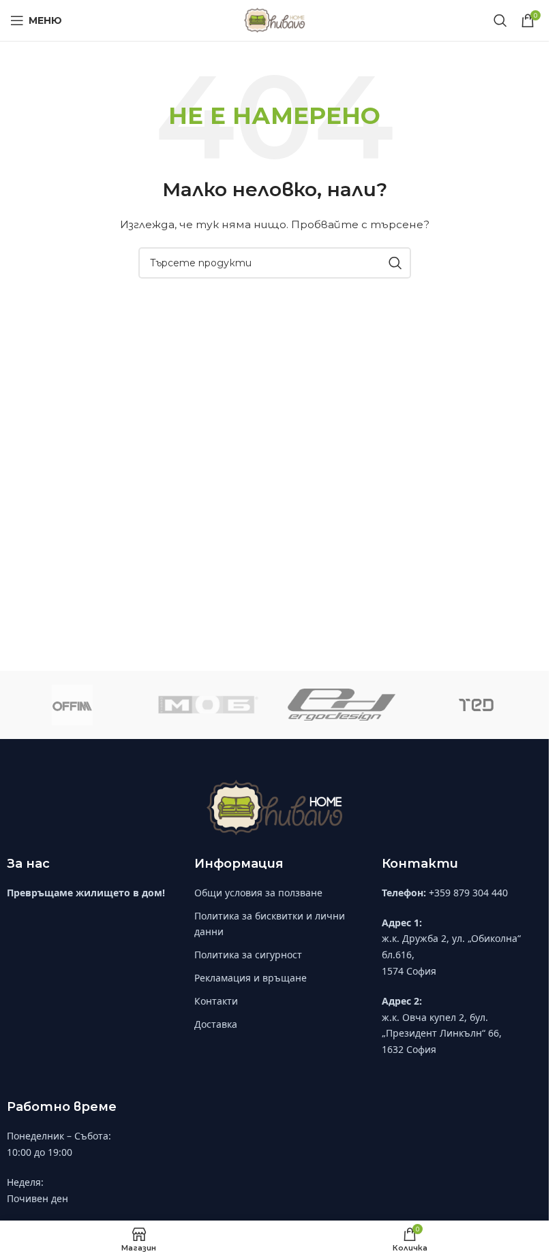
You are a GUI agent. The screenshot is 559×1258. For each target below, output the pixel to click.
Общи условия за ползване (258, 892)
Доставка (215, 1024)
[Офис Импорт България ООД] (72, 705)
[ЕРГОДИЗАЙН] (341, 705)
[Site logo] (274, 20)
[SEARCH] (395, 263)
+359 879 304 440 (468, 892)
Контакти (216, 1000)
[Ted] (476, 705)
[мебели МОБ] (207, 705)
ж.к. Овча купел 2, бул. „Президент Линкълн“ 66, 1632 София (442, 1033)
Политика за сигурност (248, 954)
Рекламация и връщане (250, 977)
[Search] (500, 20)
